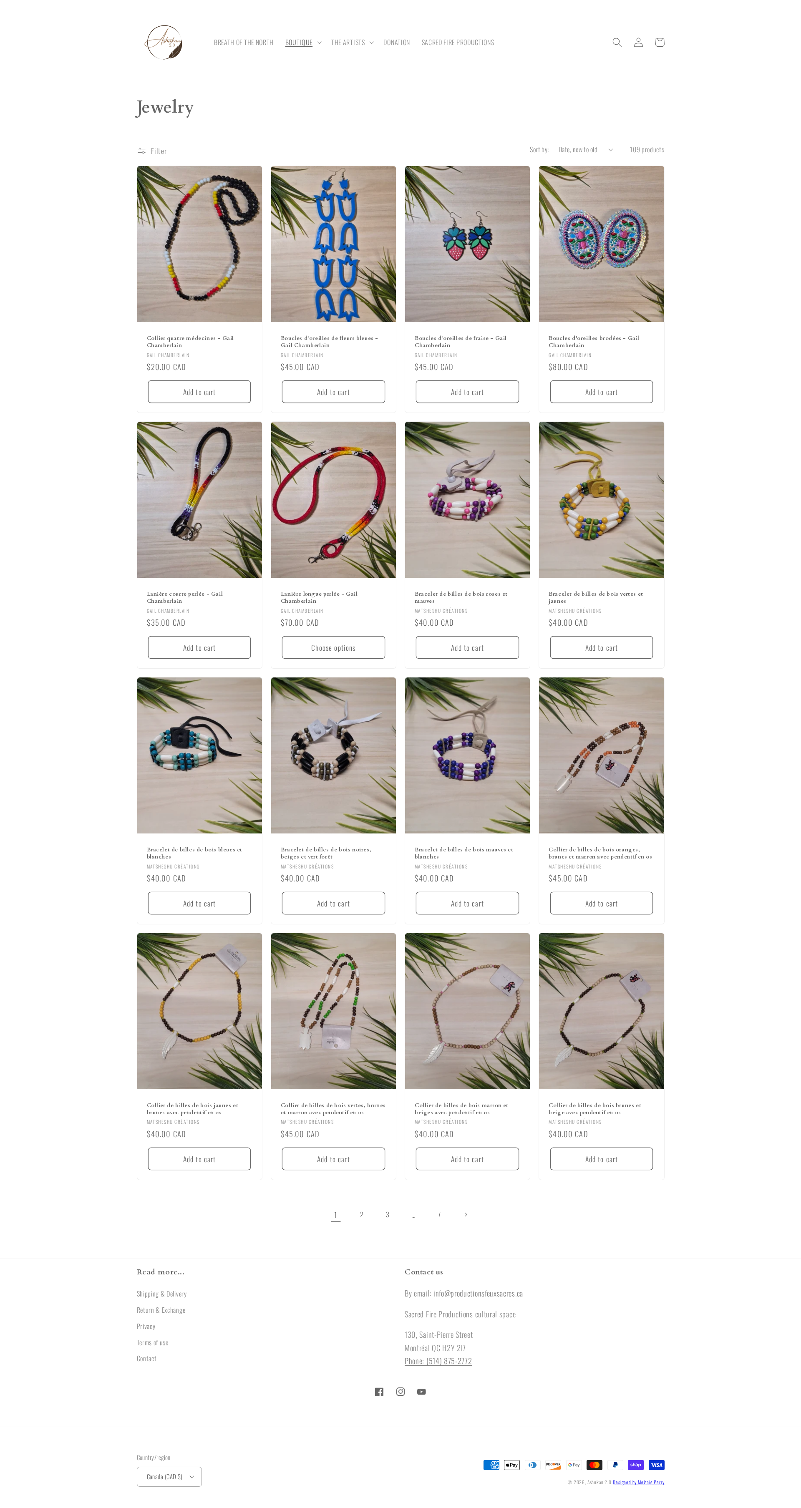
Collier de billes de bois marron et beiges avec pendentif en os (462, 1109)
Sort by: (539, 149)
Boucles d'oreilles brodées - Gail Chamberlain (594, 342)
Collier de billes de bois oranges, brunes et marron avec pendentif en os (600, 853)
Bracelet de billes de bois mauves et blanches (464, 853)
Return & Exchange (161, 1310)
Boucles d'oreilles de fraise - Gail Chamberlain (461, 342)
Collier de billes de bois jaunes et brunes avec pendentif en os (193, 1109)
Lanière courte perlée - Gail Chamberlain (185, 598)
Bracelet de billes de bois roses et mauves (461, 598)
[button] (302, 43)
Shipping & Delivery (162, 1294)
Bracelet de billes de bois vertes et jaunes (596, 598)
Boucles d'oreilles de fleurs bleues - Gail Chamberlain (329, 342)
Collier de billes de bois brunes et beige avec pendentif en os (595, 1109)
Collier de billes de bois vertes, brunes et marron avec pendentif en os (333, 1109)
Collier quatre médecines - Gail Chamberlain (190, 342)
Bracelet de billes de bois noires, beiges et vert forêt (326, 853)
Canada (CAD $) (165, 1476)
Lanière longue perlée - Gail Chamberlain (319, 598)
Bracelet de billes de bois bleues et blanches (195, 853)
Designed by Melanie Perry (638, 1481)
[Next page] (465, 1214)
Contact (147, 1358)
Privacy (146, 1326)
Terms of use (153, 1342)
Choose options (333, 647)
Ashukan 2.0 (599, 1481)
